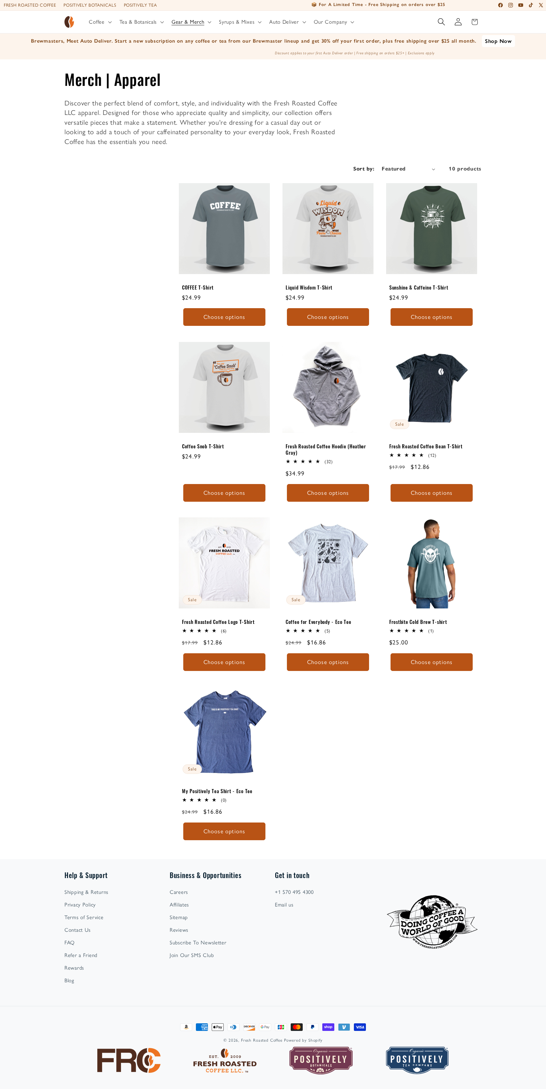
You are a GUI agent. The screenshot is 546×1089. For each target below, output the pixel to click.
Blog (69, 980)
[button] (99, 22)
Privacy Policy (80, 904)
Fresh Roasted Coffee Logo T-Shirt (218, 622)
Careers (179, 892)
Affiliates (179, 904)
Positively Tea (140, 5)
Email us (284, 904)
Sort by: (363, 168)
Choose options (224, 317)
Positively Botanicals (90, 5)
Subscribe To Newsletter (198, 942)
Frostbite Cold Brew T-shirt (418, 622)
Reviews (179, 930)
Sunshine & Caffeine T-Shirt (418, 287)
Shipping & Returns (86, 892)
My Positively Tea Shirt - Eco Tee (217, 791)
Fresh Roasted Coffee (30, 5)
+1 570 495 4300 (294, 892)
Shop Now (498, 41)
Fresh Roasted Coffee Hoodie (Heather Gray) (326, 449)
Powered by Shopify (303, 1040)
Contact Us (77, 930)
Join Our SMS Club (192, 955)
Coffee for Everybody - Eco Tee (318, 622)
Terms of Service (84, 917)
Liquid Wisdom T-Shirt (309, 287)
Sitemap (179, 917)
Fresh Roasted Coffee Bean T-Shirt (426, 446)
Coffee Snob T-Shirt (203, 446)
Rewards (74, 968)
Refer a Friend (80, 955)
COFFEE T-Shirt (198, 287)
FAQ (69, 942)
